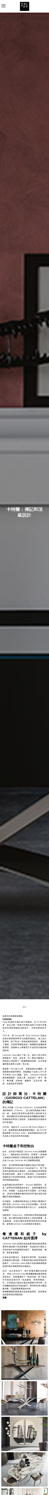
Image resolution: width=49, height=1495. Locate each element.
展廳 (5, 1297)
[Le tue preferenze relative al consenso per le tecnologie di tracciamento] (44, 1490)
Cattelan (7, 1019)
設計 (24, 1007)
